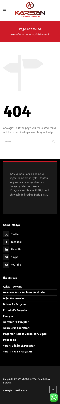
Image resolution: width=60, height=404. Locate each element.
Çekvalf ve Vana (12, 286)
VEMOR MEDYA (29, 379)
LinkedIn (16, 249)
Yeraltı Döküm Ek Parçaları (19, 345)
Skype (14, 257)
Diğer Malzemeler (13, 298)
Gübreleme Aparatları (16, 328)
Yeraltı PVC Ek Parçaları (17, 351)
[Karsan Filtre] (30, 10)
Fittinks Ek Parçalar (15, 310)
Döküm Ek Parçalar (14, 304)
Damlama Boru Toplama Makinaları (24, 292)
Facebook (16, 241)
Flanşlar (8, 316)
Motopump (9, 339)
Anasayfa (15, 34)
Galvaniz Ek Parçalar (16, 322)
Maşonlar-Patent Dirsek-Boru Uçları (25, 333)
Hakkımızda (21, 390)
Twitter (15, 234)
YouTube (16, 264)
